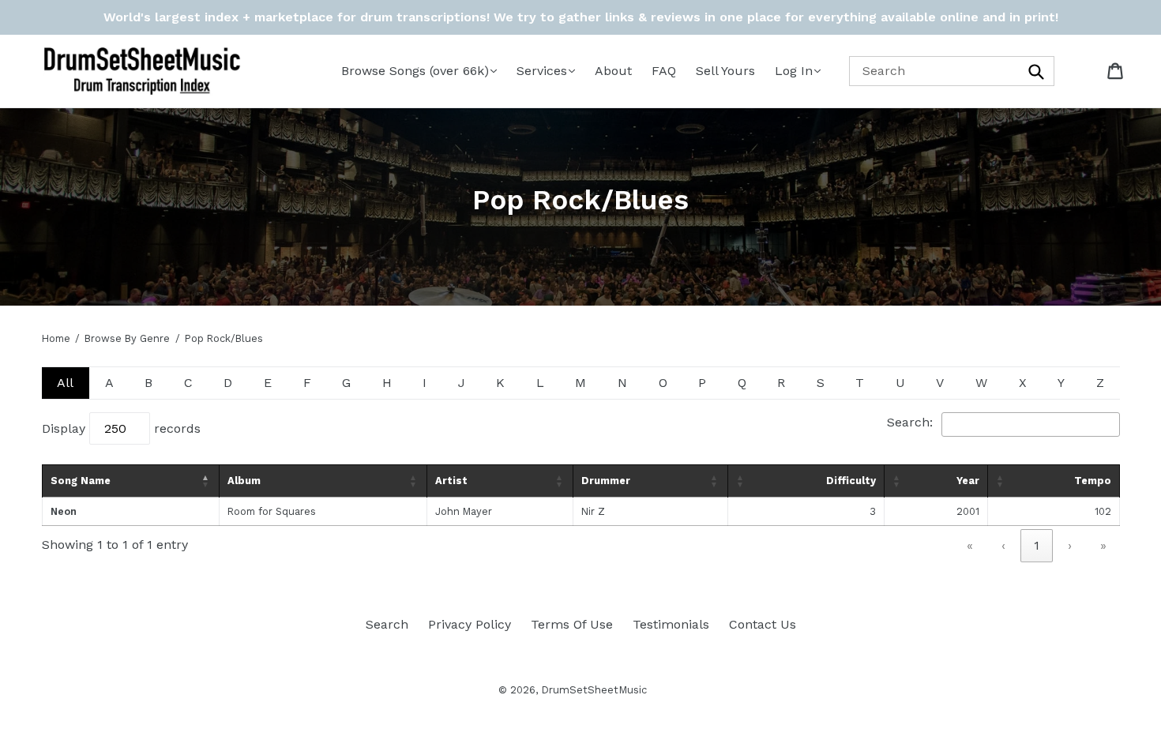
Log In (794, 70)
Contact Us (762, 624)
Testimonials (671, 624)
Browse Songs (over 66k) (415, 70)
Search (387, 624)
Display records (121, 428)
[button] (206, 481)
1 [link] (1036, 545)
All (65, 382)
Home (56, 338)
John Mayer (463, 511)
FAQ (664, 70)
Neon (64, 511)
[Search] (1037, 70)
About (613, 70)
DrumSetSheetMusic (594, 690)
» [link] (1103, 545)
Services (542, 70)
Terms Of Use (572, 624)
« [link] (970, 545)
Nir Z (593, 511)
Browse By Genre (127, 338)
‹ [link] (1003, 545)
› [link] (1070, 545)
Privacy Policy (469, 624)
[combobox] (952, 71)
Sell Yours (725, 70)
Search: (910, 422)
